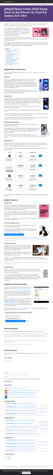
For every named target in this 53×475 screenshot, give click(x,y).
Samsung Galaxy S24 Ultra (15, 32)
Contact (40, 466)
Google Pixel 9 (9, 53)
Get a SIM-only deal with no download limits (20, 423)
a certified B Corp (12, 269)
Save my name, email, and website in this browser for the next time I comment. (23, 378)
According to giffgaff (8, 274)
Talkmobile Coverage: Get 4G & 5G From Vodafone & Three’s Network (22, 394)
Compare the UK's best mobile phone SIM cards (21, 420)
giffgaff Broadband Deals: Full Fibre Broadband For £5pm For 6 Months (22, 392)
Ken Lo (9, 19)
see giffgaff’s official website (37, 331)
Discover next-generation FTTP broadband (21, 443)
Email (5, 376)
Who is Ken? (24, 466)
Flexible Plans (9, 58)
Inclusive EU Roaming (11, 60)
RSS (8, 456)
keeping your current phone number (23, 288)
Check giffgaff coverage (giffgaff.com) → (14, 234)
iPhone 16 (21, 31)
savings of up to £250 (27, 72)
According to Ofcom (8, 257)
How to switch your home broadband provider (22, 413)
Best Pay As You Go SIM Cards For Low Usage (17, 388)
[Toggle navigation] (47, 2)
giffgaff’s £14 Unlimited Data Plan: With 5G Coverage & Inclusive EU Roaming (23, 390)
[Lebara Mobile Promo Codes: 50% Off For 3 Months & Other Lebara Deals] (6, 397)
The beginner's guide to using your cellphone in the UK (22, 410)
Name (5, 373)
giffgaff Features (9, 56)
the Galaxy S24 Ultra (25, 124)
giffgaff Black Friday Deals (10, 50)
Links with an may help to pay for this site (40, 4)
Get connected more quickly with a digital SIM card (21, 430)
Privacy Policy (45, 466)
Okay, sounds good (26, 472)
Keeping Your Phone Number (11, 63)
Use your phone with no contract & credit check (23, 426)
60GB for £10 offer (26, 38)
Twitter (9, 459)
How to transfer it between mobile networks (21, 403)
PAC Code (28, 292)
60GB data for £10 (29, 144)
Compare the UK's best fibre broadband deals (21, 440)
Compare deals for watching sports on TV (21, 446)
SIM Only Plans (10, 55)
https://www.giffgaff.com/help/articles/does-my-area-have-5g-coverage (33, 238)
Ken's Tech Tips (9, 1)
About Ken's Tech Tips (33, 466)
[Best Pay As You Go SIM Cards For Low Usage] (6, 388)
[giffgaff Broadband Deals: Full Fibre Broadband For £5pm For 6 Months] (6, 392)
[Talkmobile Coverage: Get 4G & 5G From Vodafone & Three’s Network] (6, 394)
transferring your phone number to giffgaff (26, 308)
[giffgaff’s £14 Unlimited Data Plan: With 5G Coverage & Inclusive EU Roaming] (6, 390)
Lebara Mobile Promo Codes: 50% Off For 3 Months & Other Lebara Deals (22, 397)
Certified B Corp (10, 61)
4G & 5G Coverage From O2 (12, 59)
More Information (9, 64)
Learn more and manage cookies (23, 470)
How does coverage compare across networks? (22, 406)
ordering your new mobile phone (15, 290)
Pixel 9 (12, 98)
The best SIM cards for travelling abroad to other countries (23, 433)
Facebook (10, 457)
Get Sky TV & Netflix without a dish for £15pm (21, 450)
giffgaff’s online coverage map (16, 231)
